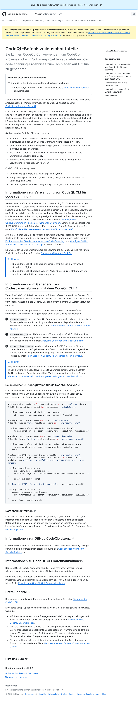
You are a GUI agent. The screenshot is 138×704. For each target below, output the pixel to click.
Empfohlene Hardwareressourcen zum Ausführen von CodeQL (43, 229)
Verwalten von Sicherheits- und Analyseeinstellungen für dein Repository (45, 376)
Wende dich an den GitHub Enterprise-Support (41, 35)
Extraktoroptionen (14, 529)
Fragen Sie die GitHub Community (23, 673)
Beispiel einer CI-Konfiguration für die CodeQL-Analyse (41, 385)
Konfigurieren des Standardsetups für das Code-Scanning (34, 241)
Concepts (38, 20)
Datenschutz (53, 694)
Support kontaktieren (17, 677)
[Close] (130, 4)
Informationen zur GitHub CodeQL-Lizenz (38, 538)
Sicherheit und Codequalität (18, 20)
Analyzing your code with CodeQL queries (62, 340)
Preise (72, 694)
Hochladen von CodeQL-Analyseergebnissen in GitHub (54, 355)
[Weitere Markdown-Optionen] (130, 51)
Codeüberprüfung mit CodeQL (20, 106)
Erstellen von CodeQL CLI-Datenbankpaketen (41, 583)
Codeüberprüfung (53, 20)
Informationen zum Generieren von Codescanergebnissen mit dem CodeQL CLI (39, 286)
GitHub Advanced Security (75, 87)
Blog (104, 694)
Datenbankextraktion (19, 511)
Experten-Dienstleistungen (88, 694)
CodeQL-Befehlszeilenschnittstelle (89, 20)
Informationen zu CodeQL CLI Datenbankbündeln (44, 561)
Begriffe (42, 694)
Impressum (30, 694)
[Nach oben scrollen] (132, 698)
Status (64, 694)
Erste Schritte (16, 592)
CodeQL (67, 20)
